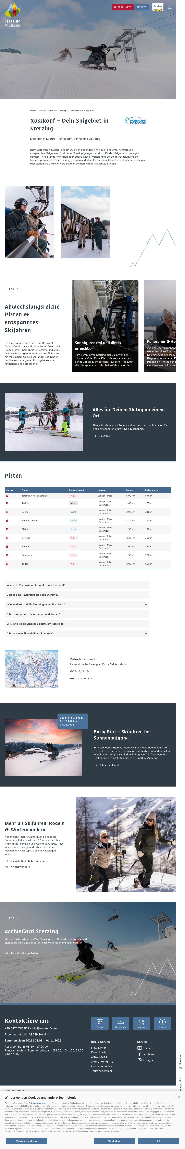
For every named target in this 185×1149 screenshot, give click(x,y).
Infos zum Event (109, 765)
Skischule (104, 436)
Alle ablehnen (114, 1141)
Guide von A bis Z (102, 1066)
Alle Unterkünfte (102, 1062)
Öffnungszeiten (180, 1085)
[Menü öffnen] (170, 7)
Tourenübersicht (101, 1071)
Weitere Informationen (27, 1141)
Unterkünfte (122, 7)
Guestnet (180, 1059)
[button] (179, 1097)
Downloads (98, 1052)
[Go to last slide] (6, 288)
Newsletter (98, 1048)
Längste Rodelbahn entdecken (29, 861)
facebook (148, 1054)
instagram (149, 1060)
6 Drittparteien (35, 1103)
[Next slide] (17, 288)
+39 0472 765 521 (17, 1028)
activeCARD (99, 1057)
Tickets (141, 7)
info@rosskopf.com (44, 1028)
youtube (148, 1048)
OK (158, 1141)
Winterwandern (20, 866)
